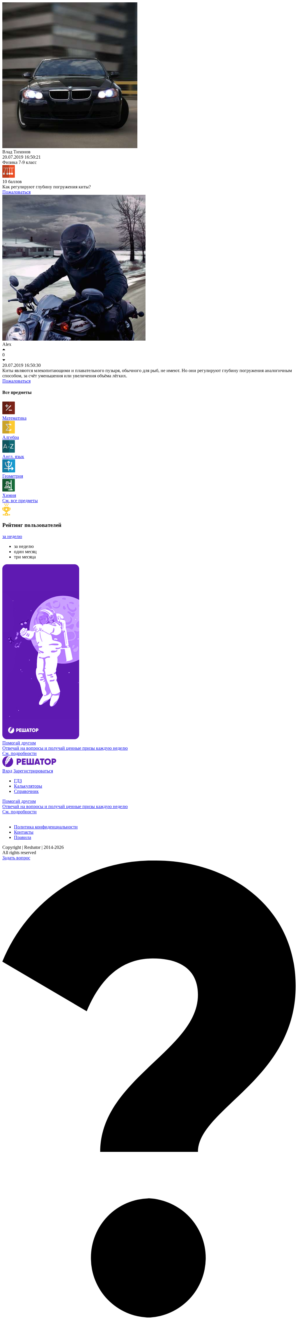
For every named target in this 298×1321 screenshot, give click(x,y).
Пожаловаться (16, 192)
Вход (7, 770)
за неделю (12, 536)
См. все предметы (20, 500)
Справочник (26, 791)
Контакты (23, 832)
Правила (22, 837)
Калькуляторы (28, 786)
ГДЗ (18, 780)
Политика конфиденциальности (46, 826)
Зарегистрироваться (33, 770)
